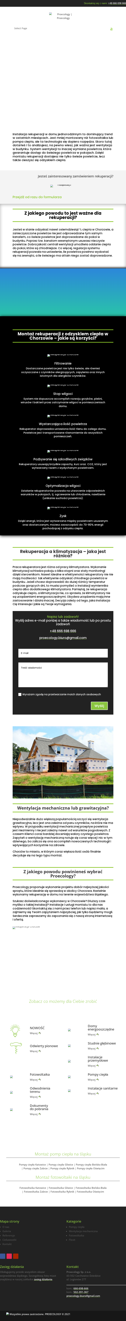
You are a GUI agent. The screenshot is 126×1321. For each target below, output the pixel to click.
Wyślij (99, 706)
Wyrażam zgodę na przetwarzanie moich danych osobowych (61, 694)
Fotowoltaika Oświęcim (90, 1191)
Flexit (72, 1239)
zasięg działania (43, 1279)
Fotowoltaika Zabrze (36, 1191)
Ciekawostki (9, 1239)
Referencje (8, 1235)
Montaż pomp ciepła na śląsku (63, 1154)
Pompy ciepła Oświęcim (91, 1168)
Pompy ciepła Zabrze (35, 1168)
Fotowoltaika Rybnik (62, 1191)
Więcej (34, 1033)
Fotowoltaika (76, 1235)
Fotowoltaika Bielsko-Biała (91, 1187)
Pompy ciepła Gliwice (61, 1164)
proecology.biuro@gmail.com (63, 638)
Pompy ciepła (76, 1227)
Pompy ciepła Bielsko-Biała (91, 1164)
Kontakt (7, 1244)
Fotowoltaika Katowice (33, 1187)
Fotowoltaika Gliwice (61, 1187)
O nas (5, 1227)
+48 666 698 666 (117, 3)
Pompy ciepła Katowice (32, 1164)
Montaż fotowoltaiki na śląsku (63, 1177)
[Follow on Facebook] (2, 1256)
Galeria (6, 1231)
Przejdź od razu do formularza (37, 197)
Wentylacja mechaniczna (83, 1231)
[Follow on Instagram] (9, 1256)
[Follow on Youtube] (15, 1256)
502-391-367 (81, 1292)
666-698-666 (81, 1288)
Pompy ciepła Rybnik (62, 1168)
